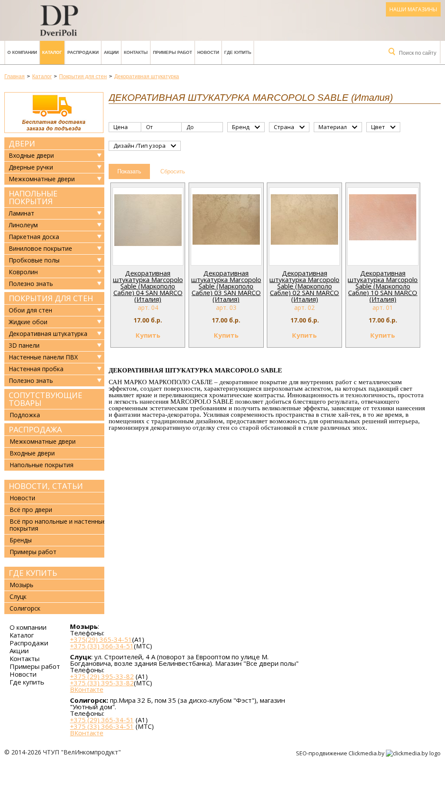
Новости (208, 52)
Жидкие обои (28, 322)
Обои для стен (30, 310)
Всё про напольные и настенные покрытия (58, 524)
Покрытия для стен (51, 298)
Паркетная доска (34, 236)
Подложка (25, 415)
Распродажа (35, 429)
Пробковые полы (34, 260)
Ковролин (23, 272)
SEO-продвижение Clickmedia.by (341, 753)
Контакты (136, 52)
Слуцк (18, 596)
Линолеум (23, 225)
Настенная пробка (36, 368)
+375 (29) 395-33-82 (102, 676)
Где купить (237, 52)
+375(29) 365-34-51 (101, 639)
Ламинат (21, 213)
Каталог (52, 52)
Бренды (21, 540)
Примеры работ (172, 52)
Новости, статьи (46, 486)
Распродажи (83, 52)
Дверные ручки (31, 167)
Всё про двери (31, 509)
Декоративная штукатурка (48, 333)
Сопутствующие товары (45, 399)
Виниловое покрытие (40, 248)
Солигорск (25, 608)
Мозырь (21, 585)
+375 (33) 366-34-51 (102, 645)
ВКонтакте (86, 689)
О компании (22, 52)
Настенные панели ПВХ (43, 357)
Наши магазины (413, 9)
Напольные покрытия (33, 197)
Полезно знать (31, 283)
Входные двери (31, 155)
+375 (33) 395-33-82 (102, 682)
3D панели (24, 345)
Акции (111, 52)
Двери (22, 143)
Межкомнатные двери (42, 179)
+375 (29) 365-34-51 (102, 719)
